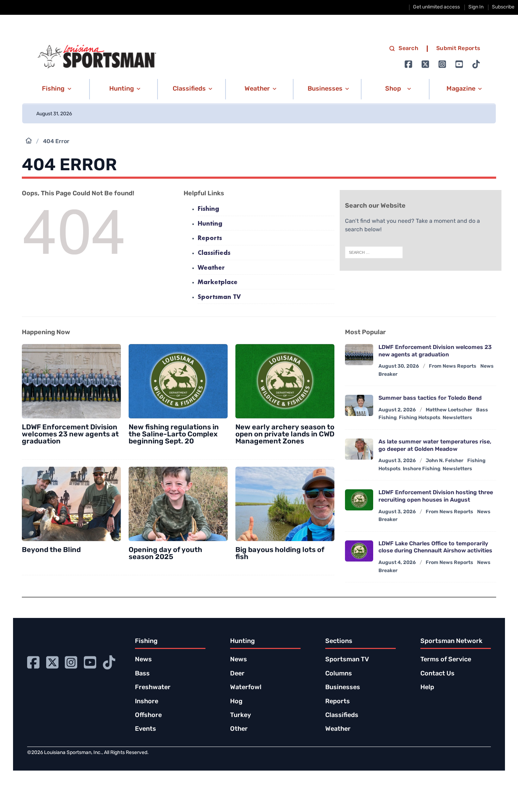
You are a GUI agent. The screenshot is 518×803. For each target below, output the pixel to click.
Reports (210, 238)
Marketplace (218, 283)
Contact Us (437, 674)
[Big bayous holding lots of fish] (284, 504)
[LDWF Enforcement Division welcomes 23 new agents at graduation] (71, 381)
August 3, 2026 (397, 461)
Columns (338, 674)
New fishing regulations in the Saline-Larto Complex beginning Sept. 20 (174, 434)
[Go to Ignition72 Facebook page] (408, 64)
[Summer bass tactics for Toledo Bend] (359, 405)
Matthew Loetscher (449, 410)
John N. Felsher (444, 461)
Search (408, 48)
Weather (211, 268)
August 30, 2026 (398, 366)
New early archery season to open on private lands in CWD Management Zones (284, 434)
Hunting (210, 224)
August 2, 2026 (397, 410)
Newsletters (457, 418)
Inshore (146, 702)
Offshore (148, 715)
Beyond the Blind (51, 550)
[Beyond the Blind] (71, 504)
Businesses (342, 688)
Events (145, 729)
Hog (236, 702)
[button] (55, 89)
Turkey (240, 715)
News (143, 660)
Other (239, 729)
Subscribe (503, 7)
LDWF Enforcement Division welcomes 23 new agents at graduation (70, 434)
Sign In (475, 7)
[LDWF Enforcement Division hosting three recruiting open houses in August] (359, 499)
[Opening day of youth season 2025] (178, 504)
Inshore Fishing (421, 469)
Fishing (208, 209)
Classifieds (214, 253)
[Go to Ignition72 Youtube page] (459, 64)
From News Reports (452, 366)
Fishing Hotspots (419, 418)
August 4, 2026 (397, 562)
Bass (142, 674)
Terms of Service (445, 660)
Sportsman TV (219, 297)
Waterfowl (245, 688)
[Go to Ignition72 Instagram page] (442, 64)
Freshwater (153, 688)
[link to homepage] (97, 56)
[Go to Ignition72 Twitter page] (425, 64)
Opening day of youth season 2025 (165, 554)
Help (427, 688)
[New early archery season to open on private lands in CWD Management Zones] (284, 381)
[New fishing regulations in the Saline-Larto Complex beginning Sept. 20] (178, 381)
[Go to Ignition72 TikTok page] (476, 64)
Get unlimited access (436, 7)
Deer (237, 674)
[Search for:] (374, 252)
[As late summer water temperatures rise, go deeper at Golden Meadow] (359, 449)
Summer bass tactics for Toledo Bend (430, 398)
